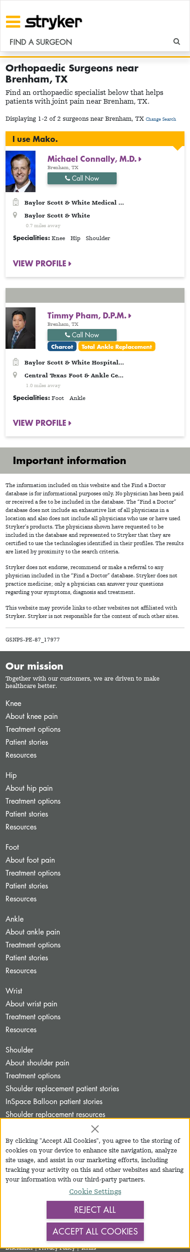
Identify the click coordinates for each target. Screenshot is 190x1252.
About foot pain (30, 860)
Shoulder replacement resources (55, 1114)
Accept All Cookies (95, 1231)
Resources (21, 755)
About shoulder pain (37, 1063)
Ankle (15, 919)
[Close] (95, 1128)
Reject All (95, 1209)
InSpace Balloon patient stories (54, 1101)
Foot (12, 847)
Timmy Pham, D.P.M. (88, 315)
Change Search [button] (161, 119)
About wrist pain (31, 1004)
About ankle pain (33, 932)
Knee (13, 703)
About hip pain (29, 788)
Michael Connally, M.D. (93, 158)
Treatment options (33, 729)
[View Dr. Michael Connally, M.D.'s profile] (21, 170)
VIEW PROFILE (41, 263)
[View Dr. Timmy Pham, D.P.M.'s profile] (21, 327)
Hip (11, 775)
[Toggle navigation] (13, 22)
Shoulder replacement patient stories (62, 1088)
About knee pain (32, 716)
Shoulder (19, 1050)
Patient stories (27, 742)
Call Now (84, 178)
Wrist (14, 991)
